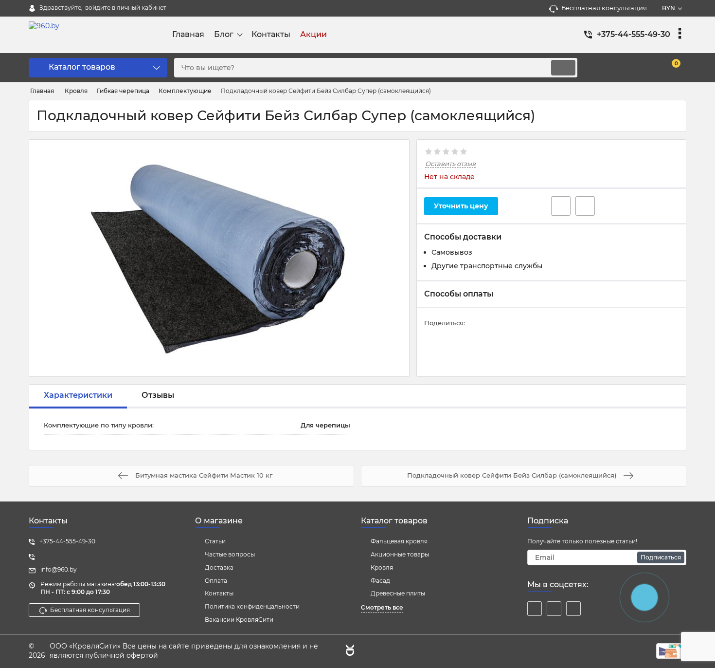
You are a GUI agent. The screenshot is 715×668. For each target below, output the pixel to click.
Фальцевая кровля (399, 541)
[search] (563, 67)
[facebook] (534, 608)
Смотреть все (382, 607)
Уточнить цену (461, 206)
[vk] (554, 608)
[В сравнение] (585, 206)
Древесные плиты (398, 593)
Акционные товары (400, 554)
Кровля (382, 567)
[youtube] (573, 608)
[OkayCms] (348, 651)
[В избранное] (561, 206)
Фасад (380, 580)
